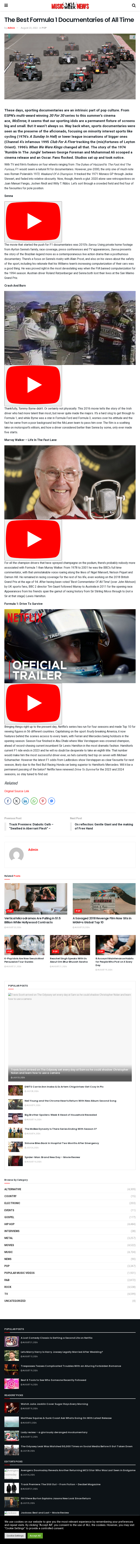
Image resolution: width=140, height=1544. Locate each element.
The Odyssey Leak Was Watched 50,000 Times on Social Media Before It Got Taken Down (77, 1446)
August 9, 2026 (33, 1105)
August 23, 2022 (29, 28)
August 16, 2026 (33, 1119)
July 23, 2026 (19, 1077)
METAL (8, 1238)
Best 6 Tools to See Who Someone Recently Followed (53, 1380)
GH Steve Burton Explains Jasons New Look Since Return (56, 1498)
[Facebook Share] (7, 800)
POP (44, 28)
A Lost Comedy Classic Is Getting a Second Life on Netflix (56, 1338)
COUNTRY (10, 1196)
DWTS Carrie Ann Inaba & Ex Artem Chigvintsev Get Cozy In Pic (64, 1086)
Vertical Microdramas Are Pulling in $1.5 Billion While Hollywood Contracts (32, 920)
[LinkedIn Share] (25, 800)
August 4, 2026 (33, 1133)
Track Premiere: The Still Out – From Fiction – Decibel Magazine (60, 1484)
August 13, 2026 (30, 1356)
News (7, 1259)
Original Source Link (16, 791)
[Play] (33, 222)
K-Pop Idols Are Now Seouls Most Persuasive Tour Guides (24, 960)
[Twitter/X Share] (16, 800)
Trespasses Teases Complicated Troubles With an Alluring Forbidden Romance (71, 1366)
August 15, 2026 (30, 1408)
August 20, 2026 (13, 927)
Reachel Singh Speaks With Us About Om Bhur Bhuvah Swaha (69, 960)
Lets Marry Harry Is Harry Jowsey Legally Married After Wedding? (62, 1352)
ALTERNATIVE (12, 1189)
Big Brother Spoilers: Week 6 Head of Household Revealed (61, 1115)
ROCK (7, 1287)
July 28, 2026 (32, 1091)
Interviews (12, 1231)
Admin (11, 28)
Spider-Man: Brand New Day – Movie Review (52, 1157)
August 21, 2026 (13, 966)
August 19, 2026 (104, 970)
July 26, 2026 (32, 1148)
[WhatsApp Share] (34, 800)
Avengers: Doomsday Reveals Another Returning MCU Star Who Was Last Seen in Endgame (78, 1470)
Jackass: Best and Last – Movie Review (45, 1512)
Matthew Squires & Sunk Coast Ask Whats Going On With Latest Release (66, 1418)
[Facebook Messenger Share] (51, 800)
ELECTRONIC (12, 1203)
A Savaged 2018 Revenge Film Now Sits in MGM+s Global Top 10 (102, 920)
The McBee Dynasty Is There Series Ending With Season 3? (61, 1129)
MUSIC (8, 1252)
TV (6, 1294)
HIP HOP (9, 1224)
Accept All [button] (35, 1535)
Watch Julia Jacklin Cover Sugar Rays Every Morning (54, 1404)
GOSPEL (9, 1217)
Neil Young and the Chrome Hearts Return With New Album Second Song (70, 1101)
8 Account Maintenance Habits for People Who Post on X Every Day (114, 962)
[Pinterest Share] (42, 800)
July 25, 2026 (28, 1503)
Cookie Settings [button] (15, 1535)
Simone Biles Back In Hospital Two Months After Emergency (62, 1143)
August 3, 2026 (29, 1423)
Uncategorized (15, 1301)
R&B (6, 1280)
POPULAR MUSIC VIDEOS (19, 1273)
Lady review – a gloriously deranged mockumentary (54, 1432)
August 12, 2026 (30, 1437)
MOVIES (9, 1245)
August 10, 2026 (33, 1162)
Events (9, 1210)
